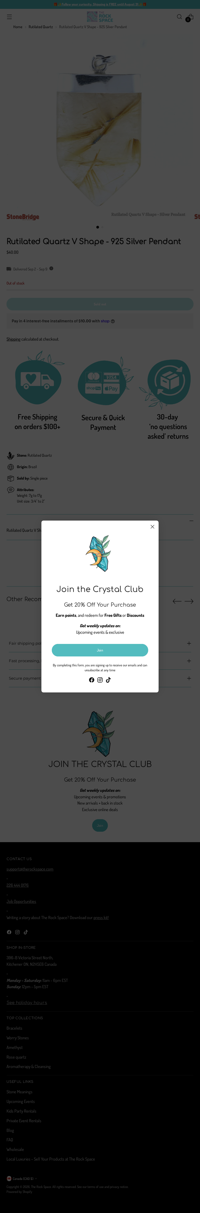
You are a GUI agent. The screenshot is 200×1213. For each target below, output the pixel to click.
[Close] (152, 527)
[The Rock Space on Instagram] (100, 681)
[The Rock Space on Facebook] (92, 681)
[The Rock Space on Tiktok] (108, 681)
